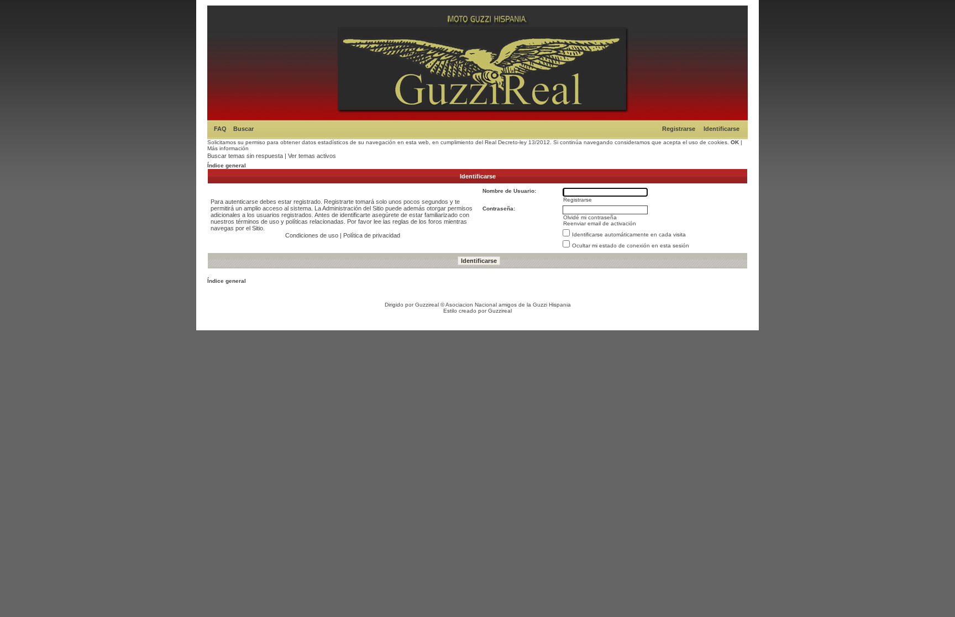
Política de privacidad (371, 235)
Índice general (226, 165)
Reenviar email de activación (599, 223)
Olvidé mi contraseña (590, 217)
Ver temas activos (312, 155)
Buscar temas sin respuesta (245, 155)
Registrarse (678, 128)
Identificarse (721, 128)
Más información (228, 148)
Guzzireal (427, 305)
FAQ (220, 128)
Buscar (243, 128)
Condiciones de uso (311, 235)
